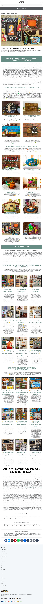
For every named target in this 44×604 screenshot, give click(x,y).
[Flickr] (24, 540)
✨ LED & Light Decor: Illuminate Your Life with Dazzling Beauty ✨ (35, 352)
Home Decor (6, 534)
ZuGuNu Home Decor (23, 487)
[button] (41, 2)
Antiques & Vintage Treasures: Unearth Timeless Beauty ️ (21, 289)
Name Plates (3, 551)
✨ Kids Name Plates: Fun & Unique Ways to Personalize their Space (8, 423)
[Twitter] (9, 540)
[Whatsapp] (18, 540)
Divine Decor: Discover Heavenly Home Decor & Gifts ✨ (8, 320)
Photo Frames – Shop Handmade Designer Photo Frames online (18, 48)
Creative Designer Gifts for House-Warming (21, 369)
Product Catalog (4, 585)
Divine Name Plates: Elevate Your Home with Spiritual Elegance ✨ (8, 392)
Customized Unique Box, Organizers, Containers (32, 236)
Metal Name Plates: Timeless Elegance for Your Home (21, 454)
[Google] (34, 540)
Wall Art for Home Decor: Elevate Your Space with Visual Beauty (35, 320)
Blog (2, 567)
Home (2, 563)
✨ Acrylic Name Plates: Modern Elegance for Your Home (8, 454)
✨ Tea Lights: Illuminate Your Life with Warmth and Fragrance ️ (7, 352)
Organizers (3, 555)
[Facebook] (5, 540)
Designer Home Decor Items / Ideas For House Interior (21, 266)
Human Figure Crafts (4, 549)
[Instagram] (12, 540)
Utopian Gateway (7, 487)
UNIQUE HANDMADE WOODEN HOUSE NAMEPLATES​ (21, 87)
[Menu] (2, 2)
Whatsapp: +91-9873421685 (21, 8)
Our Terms (3, 569)
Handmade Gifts (4, 556)
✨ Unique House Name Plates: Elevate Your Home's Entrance (21, 423)
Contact (2, 573)
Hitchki (20, 478)
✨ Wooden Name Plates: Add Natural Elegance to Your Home (21, 392)
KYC (2, 583)
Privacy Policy (3, 571)
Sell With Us (3, 581)
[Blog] (31, 540)
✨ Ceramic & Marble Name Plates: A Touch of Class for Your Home (35, 454)
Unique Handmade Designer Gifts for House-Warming (21, 146)
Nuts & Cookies (4, 553)
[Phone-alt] (21, 540)
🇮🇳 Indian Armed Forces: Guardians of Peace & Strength (35, 392)
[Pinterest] (15, 540)
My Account (3, 578)
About (2, 565)
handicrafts (8, 479)
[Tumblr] (27, 540)
